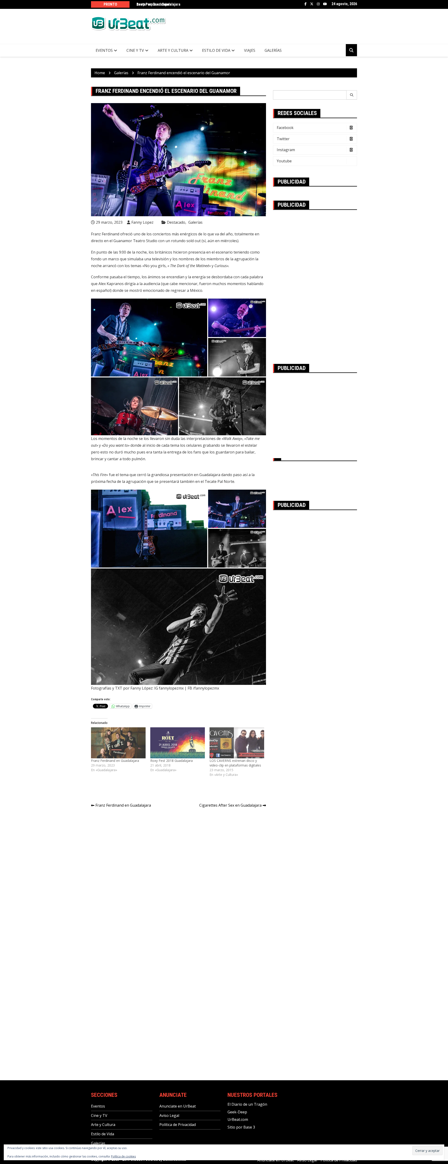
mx (181, 688)
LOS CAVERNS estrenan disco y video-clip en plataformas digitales (235, 762)
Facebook (305, 4)
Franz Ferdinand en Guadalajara (115, 760)
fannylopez (168, 688)
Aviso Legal (169, 1115)
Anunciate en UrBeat (177, 1106)
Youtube (325, 4)
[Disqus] (179, 877)
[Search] (351, 95)
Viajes (249, 50)
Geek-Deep (237, 1112)
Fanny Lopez (142, 222)
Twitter (311, 4)
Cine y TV (135, 50)
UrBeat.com (238, 1119)
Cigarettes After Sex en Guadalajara (230, 805)
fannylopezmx (206, 688)
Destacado (176, 222)
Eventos (104, 50)
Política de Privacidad (177, 1124)
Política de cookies (123, 1156)
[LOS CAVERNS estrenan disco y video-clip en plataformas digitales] (237, 743)
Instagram (318, 4)
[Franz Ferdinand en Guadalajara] (118, 743)
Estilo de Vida (216, 50)
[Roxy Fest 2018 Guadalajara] (177, 743)
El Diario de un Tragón (247, 1104)
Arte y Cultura (173, 50)
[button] (149, 337)
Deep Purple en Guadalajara (158, 4)
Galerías (273, 50)
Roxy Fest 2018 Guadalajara (171, 760)
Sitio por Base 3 (241, 1127)
